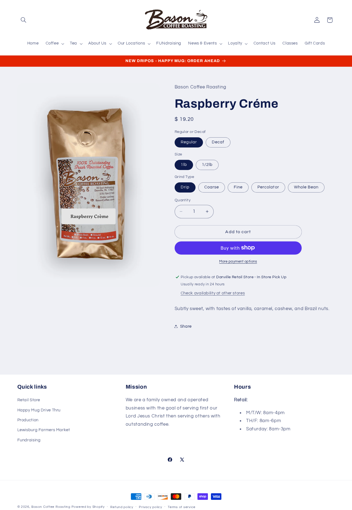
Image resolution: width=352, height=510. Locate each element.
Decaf (218, 142)
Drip (185, 187)
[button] (23, 20)
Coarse (211, 187)
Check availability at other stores (213, 293)
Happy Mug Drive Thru (39, 410)
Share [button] (186, 326)
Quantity (183, 200)
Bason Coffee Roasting (50, 506)
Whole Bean (306, 187)
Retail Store (28, 400)
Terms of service (182, 507)
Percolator (268, 187)
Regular (189, 142)
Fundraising (29, 440)
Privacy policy (150, 507)
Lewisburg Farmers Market (43, 430)
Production (27, 420)
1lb (184, 164)
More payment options (238, 261)
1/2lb (207, 164)
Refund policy (121, 507)
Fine (238, 187)
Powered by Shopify (88, 506)
